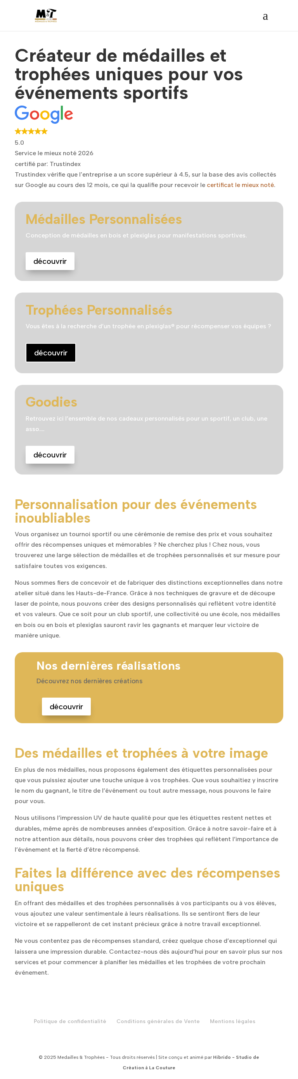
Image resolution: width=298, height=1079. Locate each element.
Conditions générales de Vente (158, 1021)
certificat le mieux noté (240, 185)
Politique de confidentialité (70, 1021)
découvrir (50, 261)
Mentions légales (232, 1021)
